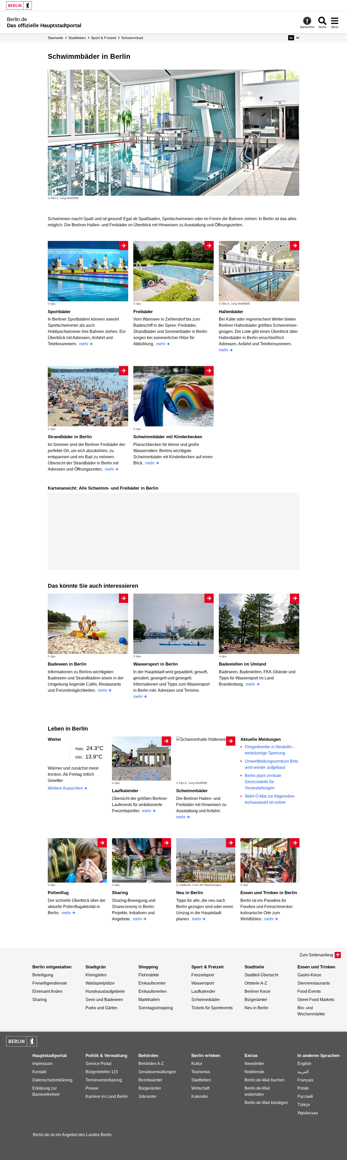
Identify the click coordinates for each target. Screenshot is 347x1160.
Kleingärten (96, 975)
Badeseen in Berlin (67, 664)
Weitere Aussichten (65, 788)
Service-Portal (98, 1063)
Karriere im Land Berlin (107, 1096)
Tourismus (200, 1072)
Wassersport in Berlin (155, 664)
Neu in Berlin (189, 892)
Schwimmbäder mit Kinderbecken (167, 436)
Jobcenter (147, 1096)
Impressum (42, 1063)
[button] (293, 37)
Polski (303, 1088)
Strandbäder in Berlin (70, 436)
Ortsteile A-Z (256, 983)
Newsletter (254, 1063)
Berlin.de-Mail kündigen (266, 1102)
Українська (307, 1113)
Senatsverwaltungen (157, 1072)
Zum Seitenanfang (316, 955)
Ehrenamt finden (47, 991)
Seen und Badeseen (104, 999)
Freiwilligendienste (49, 983)
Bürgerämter (256, 999)
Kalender (199, 1096)
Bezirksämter (150, 1080)
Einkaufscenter (152, 983)
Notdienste (254, 1072)
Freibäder (143, 311)
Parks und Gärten (101, 1008)
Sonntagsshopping (155, 1008)
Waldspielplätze (100, 983)
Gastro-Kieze (309, 975)
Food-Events (309, 991)
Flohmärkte (148, 975)
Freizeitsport (202, 975)
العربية (303, 1072)
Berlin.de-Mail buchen (265, 1080)
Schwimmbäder (192, 790)
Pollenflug (58, 892)
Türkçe (303, 1104)
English (304, 1063)
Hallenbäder (231, 311)
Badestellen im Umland (242, 664)
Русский (305, 1096)
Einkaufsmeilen (152, 991)
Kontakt (39, 1072)
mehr (83, 344)
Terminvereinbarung (104, 1080)
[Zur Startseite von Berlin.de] (21, 1045)
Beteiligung (42, 975)
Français (305, 1080)
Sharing (120, 892)
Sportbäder (59, 311)
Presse (92, 1088)
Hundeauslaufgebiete (105, 991)
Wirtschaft (200, 1088)
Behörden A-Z (151, 1063)
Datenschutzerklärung (52, 1080)
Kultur (196, 1063)
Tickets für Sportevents (212, 1008)
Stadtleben (201, 1080)
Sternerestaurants (313, 983)
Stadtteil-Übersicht (261, 975)
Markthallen (149, 999)
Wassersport (202, 983)
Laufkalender (125, 790)
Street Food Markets (315, 999)
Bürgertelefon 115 (102, 1072)
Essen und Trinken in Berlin (268, 892)
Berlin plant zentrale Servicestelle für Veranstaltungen (263, 781)
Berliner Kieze (257, 991)
